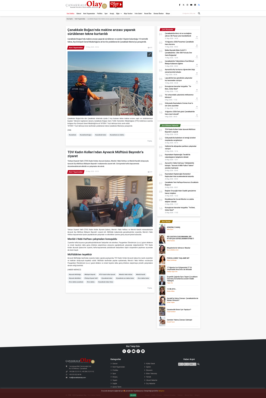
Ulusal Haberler (151, 380)
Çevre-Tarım (117, 387)
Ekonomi (149, 370)
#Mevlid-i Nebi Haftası (125, 274)
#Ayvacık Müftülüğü (75, 274)
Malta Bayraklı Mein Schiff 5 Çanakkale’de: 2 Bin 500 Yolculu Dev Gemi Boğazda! (178, 52)
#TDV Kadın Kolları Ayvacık (107, 274)
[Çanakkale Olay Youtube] (133, 351)
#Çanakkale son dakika (117, 135)
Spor (106, 13)
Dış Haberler (150, 383)
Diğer (118, 13)
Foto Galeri (138, 13)
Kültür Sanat (150, 364)
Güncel (78, 13)
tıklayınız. (162, 391)
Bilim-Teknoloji (151, 374)
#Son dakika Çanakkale (76, 282)
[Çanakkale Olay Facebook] (128, 351)
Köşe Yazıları (128, 13)
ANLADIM (133, 395)
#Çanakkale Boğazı (85, 135)
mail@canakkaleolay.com (77, 377)
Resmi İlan (147, 13)
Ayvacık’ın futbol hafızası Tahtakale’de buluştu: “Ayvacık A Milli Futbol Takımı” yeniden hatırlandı (179, 165)
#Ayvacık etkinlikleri (75, 278)
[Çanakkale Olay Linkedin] (142, 351)
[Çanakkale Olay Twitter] (123, 351)
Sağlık (115, 383)
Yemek (148, 377)
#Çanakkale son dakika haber (125, 278)
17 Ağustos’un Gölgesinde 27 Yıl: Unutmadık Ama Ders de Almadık (179, 269)
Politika (99, 13)
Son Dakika (70, 13)
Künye (168, 13)
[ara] (198, 364)
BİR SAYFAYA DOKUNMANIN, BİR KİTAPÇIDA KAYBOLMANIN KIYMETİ (180, 238)
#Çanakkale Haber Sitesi (105, 282)
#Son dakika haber (143, 278)
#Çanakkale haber (100, 135)
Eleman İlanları (159, 13)
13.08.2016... (172, 290)
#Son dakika (90, 282)
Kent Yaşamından (89, 13)
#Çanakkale (72, 135)
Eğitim (148, 367)
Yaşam (115, 380)
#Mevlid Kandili (140, 274)
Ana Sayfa (70, 19)
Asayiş (112, 13)
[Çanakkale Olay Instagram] (137, 351)
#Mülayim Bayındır (89, 274)
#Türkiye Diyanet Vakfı (91, 278)
